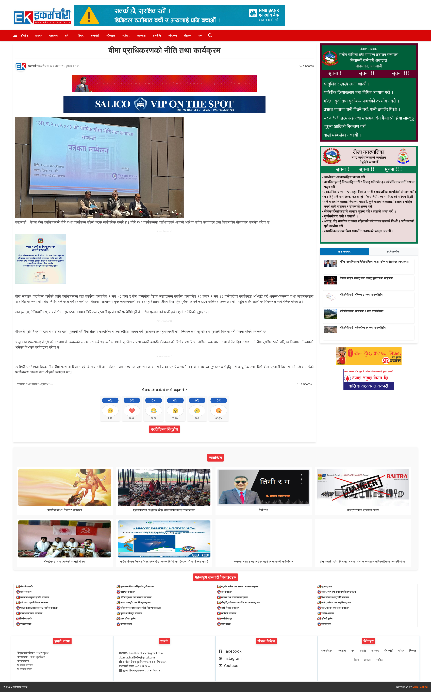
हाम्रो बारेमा (62, 641)
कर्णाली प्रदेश (226, 618)
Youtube (230, 665)
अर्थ (66, 35)
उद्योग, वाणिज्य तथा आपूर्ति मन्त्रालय (336, 602)
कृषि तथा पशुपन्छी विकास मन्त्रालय (34, 602)
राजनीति (157, 35)
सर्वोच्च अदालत (327, 613)
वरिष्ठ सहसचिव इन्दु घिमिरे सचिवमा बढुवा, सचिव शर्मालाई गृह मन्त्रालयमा (374, 261)
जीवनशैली (388, 650)
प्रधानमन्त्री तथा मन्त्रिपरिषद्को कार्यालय (137, 586)
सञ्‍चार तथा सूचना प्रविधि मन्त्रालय (34, 597)
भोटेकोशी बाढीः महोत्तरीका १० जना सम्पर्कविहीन (363, 327)
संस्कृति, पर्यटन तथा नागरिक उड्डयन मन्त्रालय (240, 602)
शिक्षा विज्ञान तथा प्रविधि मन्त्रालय (335, 597)
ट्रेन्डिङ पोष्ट (393, 251)
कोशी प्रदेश (326, 623)
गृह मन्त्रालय (326, 586)
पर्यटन (401, 650)
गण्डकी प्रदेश (25, 623)
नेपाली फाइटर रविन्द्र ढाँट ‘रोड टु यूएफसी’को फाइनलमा (366, 278)
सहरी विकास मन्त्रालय (230, 607)
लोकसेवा (141, 35)
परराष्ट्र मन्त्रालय (128, 591)
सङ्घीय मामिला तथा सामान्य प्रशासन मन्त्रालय (240, 586)
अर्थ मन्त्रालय (25, 591)
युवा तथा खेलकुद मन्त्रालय (131, 613)
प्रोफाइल (110, 35)
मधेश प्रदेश (225, 623)
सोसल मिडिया (266, 641)
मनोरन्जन (172, 35)
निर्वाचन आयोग (26, 618)
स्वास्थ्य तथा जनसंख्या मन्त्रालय (234, 597)
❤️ (132, 411)
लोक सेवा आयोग (26, 586)
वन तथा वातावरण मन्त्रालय (31, 613)
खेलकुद (187, 35)
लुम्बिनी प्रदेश (327, 618)
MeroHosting (420, 686)
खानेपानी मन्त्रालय (228, 613)
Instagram (232, 658)
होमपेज (24, 35)
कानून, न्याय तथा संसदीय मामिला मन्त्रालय (338, 591)
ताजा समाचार (344, 251)
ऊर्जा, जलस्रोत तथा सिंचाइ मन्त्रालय (136, 602)
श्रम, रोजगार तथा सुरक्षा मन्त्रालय (335, 607)
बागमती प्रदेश (126, 623)
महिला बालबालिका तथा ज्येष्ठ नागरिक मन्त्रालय (39, 607)
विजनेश (412, 650)
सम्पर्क (164, 641)
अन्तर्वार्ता (95, 35)
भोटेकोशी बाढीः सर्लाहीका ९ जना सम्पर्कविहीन (361, 311)
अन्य (200, 35)
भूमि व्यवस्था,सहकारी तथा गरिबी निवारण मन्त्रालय (141, 607)
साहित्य (379, 659)
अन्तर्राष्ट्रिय (326, 650)
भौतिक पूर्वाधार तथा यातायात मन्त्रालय (136, 597)
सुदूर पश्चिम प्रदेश (128, 618)
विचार (81, 35)
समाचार (38, 35)
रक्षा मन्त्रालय (226, 591)
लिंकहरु (368, 641)
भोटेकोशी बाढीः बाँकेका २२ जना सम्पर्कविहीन (361, 294)
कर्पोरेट (363, 650)
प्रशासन (53, 35)
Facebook (232, 651)
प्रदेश (125, 35)
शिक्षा (356, 659)
